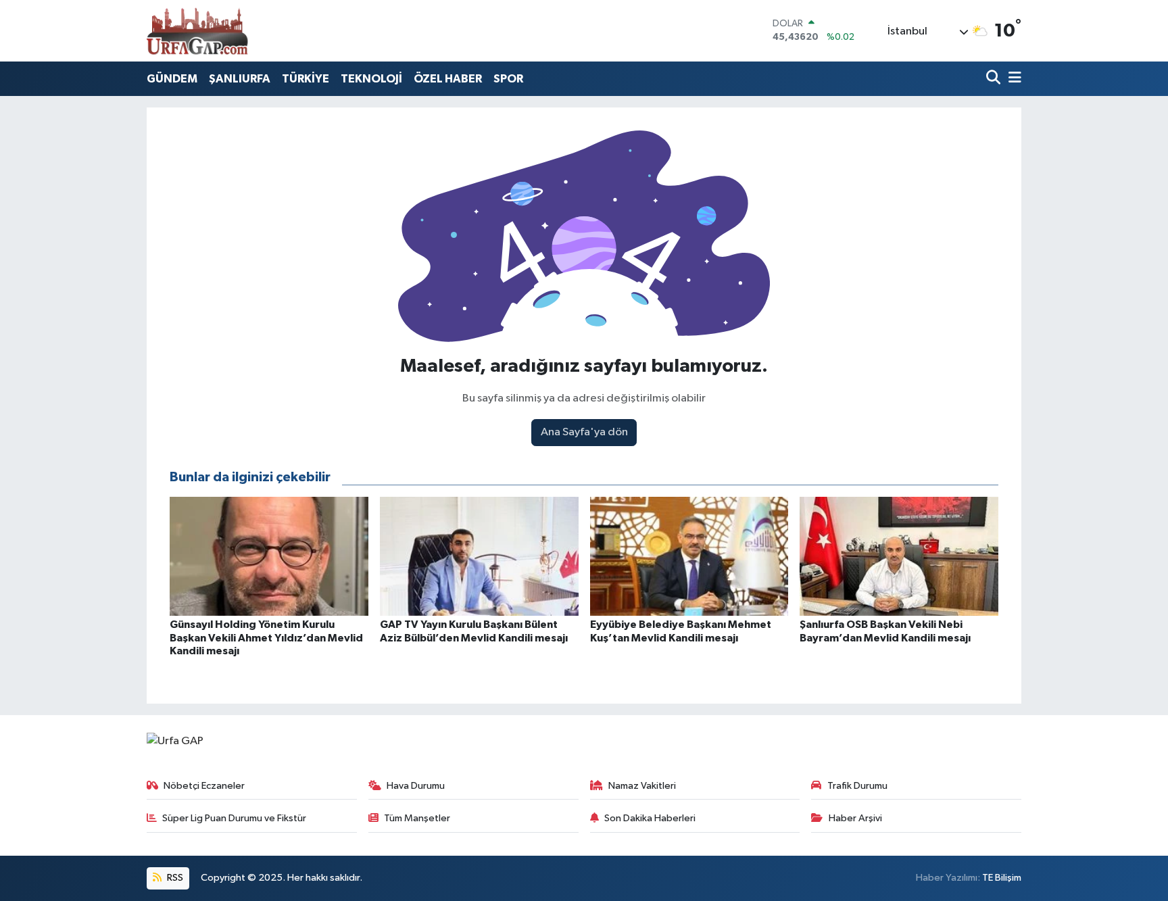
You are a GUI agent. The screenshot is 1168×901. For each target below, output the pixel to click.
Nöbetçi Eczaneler (204, 786)
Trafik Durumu (857, 786)
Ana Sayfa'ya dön (584, 432)
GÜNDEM (172, 78)
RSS (174, 878)
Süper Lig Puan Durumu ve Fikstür (234, 818)
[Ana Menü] (1012, 78)
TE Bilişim (1001, 878)
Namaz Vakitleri (642, 786)
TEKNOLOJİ (371, 78)
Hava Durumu (416, 786)
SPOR (508, 78)
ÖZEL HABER (448, 78)
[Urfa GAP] (197, 30)
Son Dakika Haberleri (650, 818)
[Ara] (994, 78)
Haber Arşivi (855, 818)
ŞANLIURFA (239, 78)
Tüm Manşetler (417, 818)
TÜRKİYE (305, 78)
